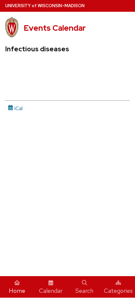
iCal (18, 108)
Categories (118, 290)
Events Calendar (55, 28)
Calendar (51, 290)
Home (17, 290)
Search (84, 290)
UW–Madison (45, 5)
